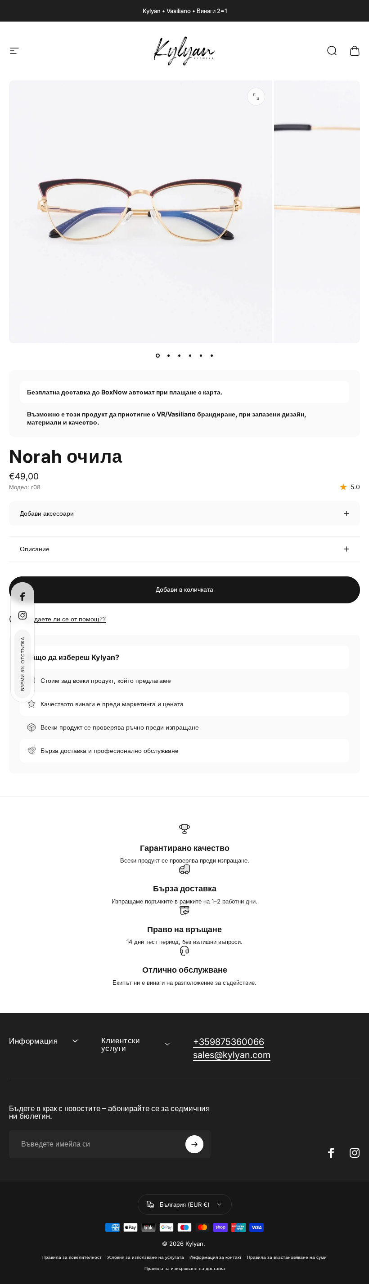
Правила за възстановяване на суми (287, 1257)
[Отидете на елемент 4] (189, 355)
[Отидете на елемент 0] (157, 355)
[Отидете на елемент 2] (168, 355)
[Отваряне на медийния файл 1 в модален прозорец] (256, 97)
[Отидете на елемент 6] (211, 355)
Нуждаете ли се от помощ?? (64, 619)
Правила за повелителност (72, 1257)
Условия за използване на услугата (145, 1257)
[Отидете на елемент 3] (179, 355)
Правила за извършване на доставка (184, 1268)
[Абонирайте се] (194, 1144)
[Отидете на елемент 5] (200, 355)
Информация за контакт (215, 1257)
